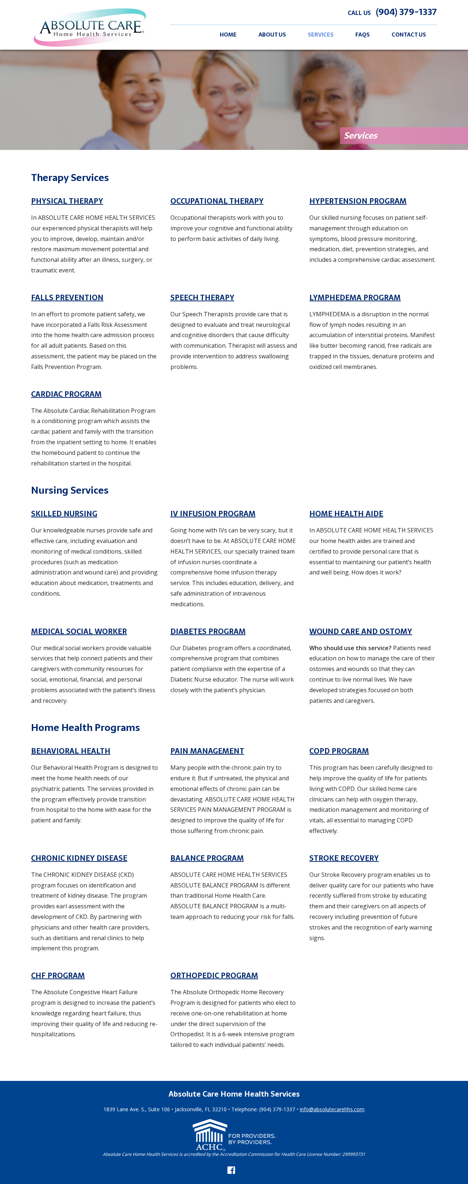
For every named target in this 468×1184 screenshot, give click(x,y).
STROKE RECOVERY (344, 858)
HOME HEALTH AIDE (346, 514)
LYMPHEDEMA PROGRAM (355, 297)
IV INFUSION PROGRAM (213, 514)
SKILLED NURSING (64, 514)
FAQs (362, 35)
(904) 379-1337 (406, 12)
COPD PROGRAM (339, 751)
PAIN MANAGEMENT (207, 751)
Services (320, 35)
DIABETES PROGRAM (208, 631)
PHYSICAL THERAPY (67, 201)
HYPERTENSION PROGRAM (358, 201)
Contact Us (409, 35)
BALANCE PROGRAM (207, 858)
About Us (272, 35)
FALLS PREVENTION (67, 297)
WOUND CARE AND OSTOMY (360, 631)
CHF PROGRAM (58, 975)
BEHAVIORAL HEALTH (70, 751)
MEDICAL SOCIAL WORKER (79, 631)
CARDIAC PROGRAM (66, 394)
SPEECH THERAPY (202, 297)
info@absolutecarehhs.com (332, 1109)
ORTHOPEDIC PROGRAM (214, 975)
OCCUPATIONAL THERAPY (217, 201)
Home (228, 35)
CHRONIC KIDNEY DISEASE (79, 858)
